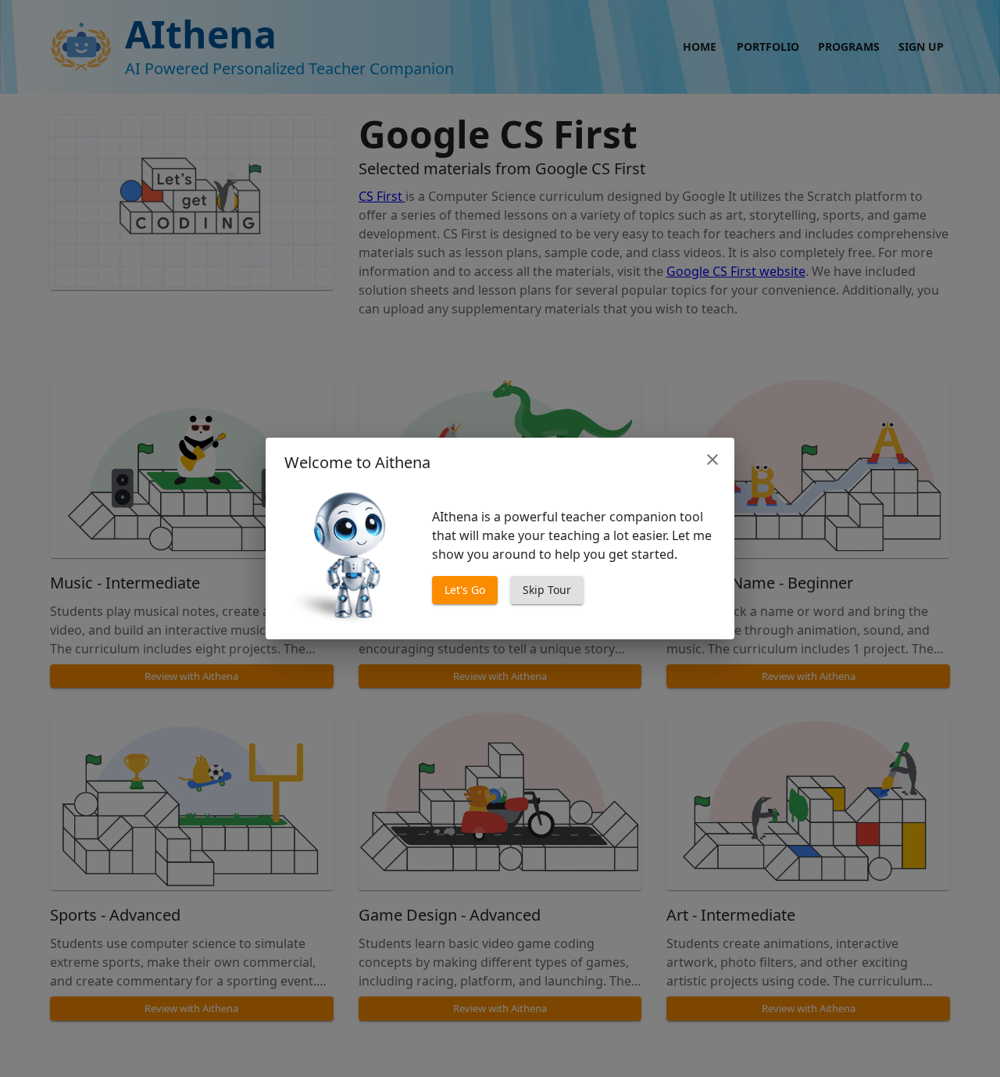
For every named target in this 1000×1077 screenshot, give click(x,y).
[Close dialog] (712, 459)
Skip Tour (547, 589)
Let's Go (465, 589)
